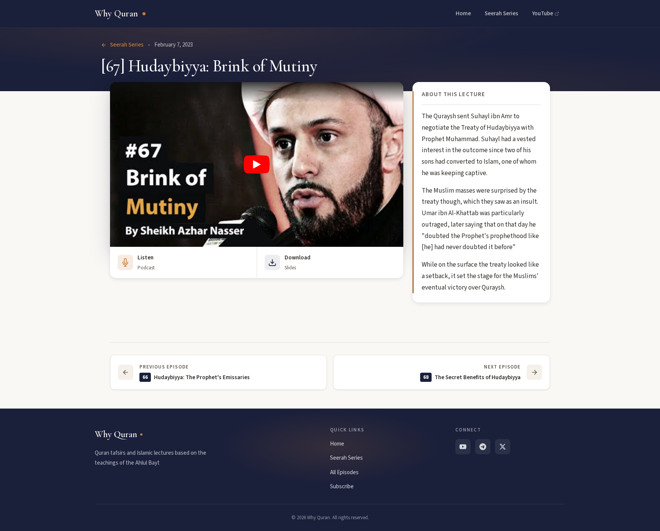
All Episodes (344, 472)
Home (463, 14)
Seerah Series (501, 14)
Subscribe (342, 487)
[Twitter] (502, 446)
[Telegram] (482, 446)
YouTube (542, 14)
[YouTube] (463, 446)
